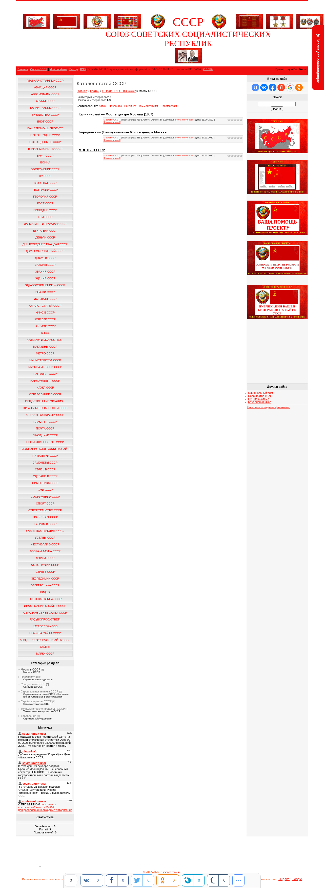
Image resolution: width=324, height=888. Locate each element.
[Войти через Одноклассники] (299, 87)
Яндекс (284, 879)
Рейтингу (130, 105)
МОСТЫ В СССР (92, 150)
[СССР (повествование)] (36, 28)
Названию (115, 105)
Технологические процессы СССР (43, 708)
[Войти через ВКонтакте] (264, 87)
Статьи (94, 90)
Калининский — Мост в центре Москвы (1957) (116, 114)
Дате (102, 105)
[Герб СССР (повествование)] (157, 28)
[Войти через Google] (290, 87)
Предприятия (29, 676)
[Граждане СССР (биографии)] (188, 62)
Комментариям (148, 105)
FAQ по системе (258, 398)
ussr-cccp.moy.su (170, 872)
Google (297, 879)
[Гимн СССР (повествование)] (249, 28)
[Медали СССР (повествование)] (279, 20)
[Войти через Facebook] (272, 87)
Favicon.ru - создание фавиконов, (268, 407)
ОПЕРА (208, 69)
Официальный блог (260, 392)
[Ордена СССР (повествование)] (309, 20)
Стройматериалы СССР (36, 701)
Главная (22, 69)
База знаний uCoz (259, 401)
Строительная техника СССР (39, 691)
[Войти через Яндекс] (281, 87)
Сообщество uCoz (260, 395)
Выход (73, 69)
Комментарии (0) (112, 122)
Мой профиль (58, 69)
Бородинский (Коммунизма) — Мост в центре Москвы (123, 132)
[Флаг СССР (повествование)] (66, 20)
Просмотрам (168, 105)
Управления (28, 715)
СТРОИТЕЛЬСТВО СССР (119, 90)
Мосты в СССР (30, 669)
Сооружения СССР (33, 684)
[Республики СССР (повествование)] (127, 20)
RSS (83, 69)
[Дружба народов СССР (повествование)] (97, 20)
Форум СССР (38, 69)
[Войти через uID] (255, 87)
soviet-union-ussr (184, 119)
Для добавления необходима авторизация (45, 809)
